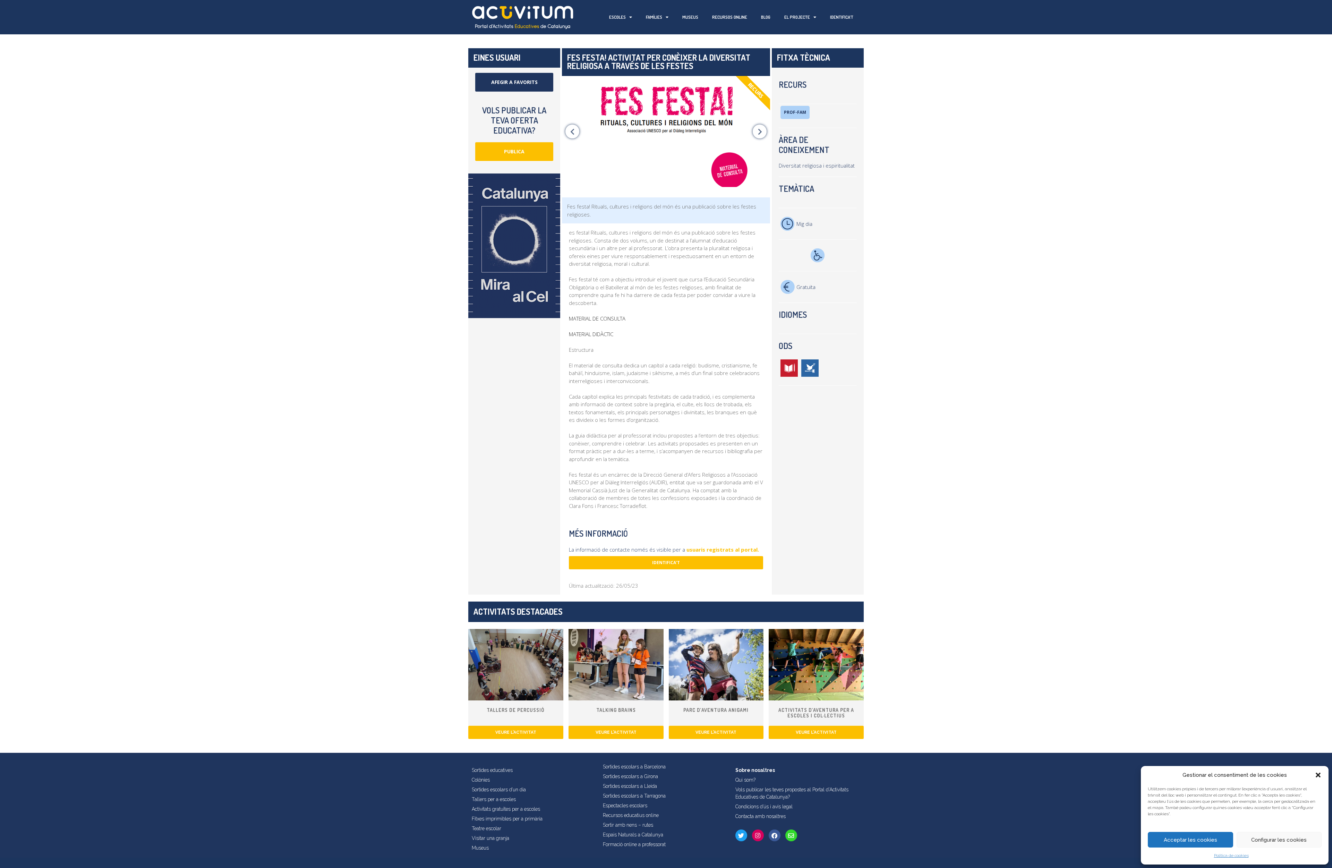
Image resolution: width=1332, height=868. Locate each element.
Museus (690, 17)
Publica (514, 151)
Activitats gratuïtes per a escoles (506, 809)
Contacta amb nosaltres (760, 816)
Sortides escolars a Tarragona (634, 796)
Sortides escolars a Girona (630, 776)
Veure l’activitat (515, 732)
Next (760, 131)
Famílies (654, 17)
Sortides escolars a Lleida (630, 786)
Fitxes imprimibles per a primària (507, 819)
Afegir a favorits (514, 82)
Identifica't (666, 562)
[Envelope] (791, 835)
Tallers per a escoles (494, 799)
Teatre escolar (486, 828)
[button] (1318, 775)
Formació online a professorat (634, 844)
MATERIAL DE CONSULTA (597, 318)
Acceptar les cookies (1190, 840)
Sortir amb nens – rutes (628, 825)
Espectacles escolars (625, 805)
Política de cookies (1231, 855)
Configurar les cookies (1279, 840)
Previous (572, 131)
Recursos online (729, 17)
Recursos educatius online (631, 815)
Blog (765, 17)
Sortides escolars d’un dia (499, 789)
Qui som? (745, 780)
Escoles (617, 17)
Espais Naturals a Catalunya (633, 834)
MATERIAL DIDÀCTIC (591, 334)
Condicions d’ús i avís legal (764, 806)
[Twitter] (741, 835)
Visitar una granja (490, 838)
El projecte (797, 17)
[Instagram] (758, 835)
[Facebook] (774, 835)
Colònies (481, 780)
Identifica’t (841, 17)
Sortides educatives (492, 770)
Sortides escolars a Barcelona (634, 766)
